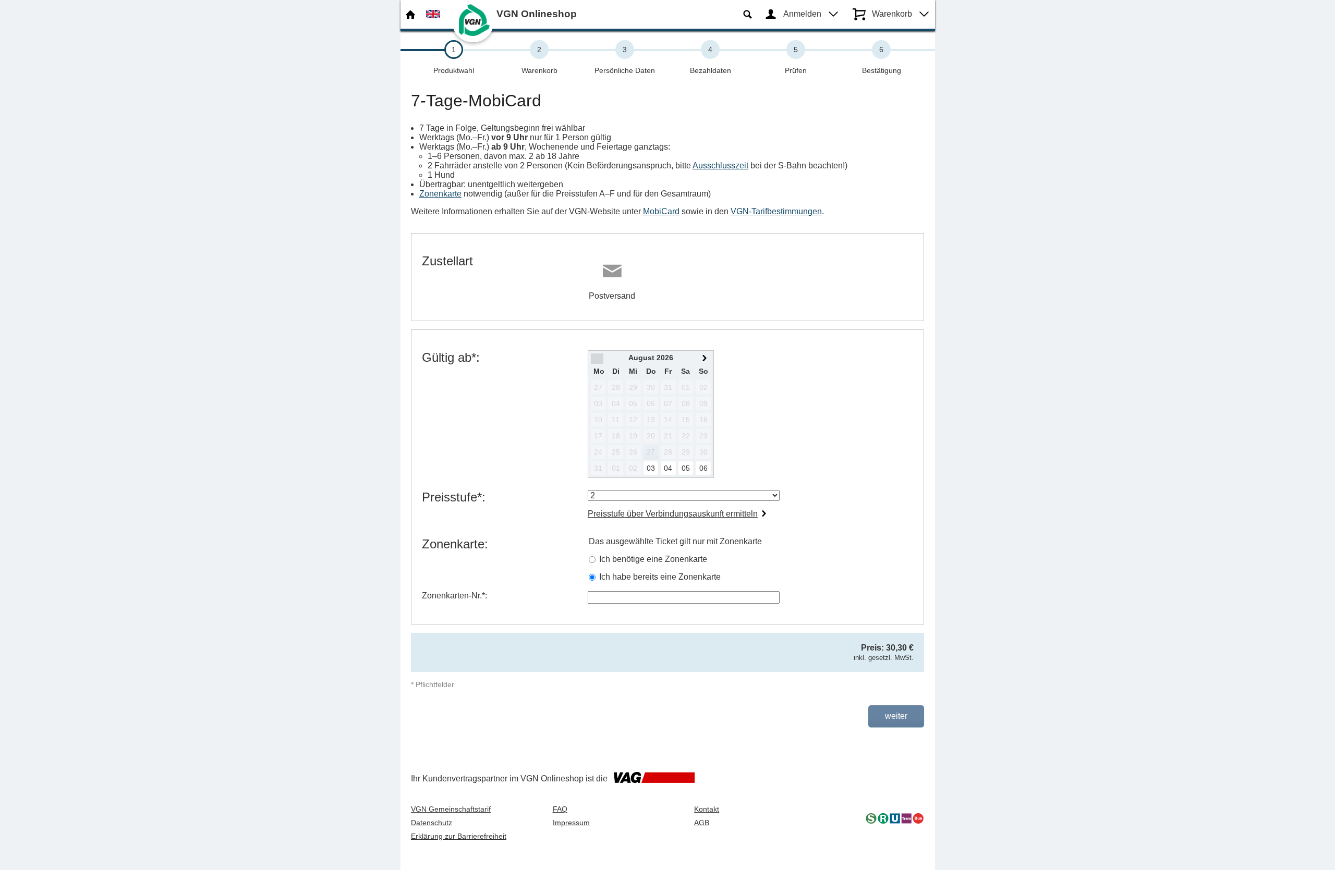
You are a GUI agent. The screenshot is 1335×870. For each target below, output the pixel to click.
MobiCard (661, 211)
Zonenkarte (440, 193)
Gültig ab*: (451, 357)
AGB (701, 822)
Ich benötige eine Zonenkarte (653, 559)
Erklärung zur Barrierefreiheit (458, 836)
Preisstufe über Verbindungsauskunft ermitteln (673, 513)
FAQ (560, 809)
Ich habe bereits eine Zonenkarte (660, 576)
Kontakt (706, 809)
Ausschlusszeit (720, 165)
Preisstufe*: (454, 497)
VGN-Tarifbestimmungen (776, 211)
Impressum (571, 822)
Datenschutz (431, 822)
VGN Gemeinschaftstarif (451, 809)
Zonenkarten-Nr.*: (454, 595)
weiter (896, 716)
